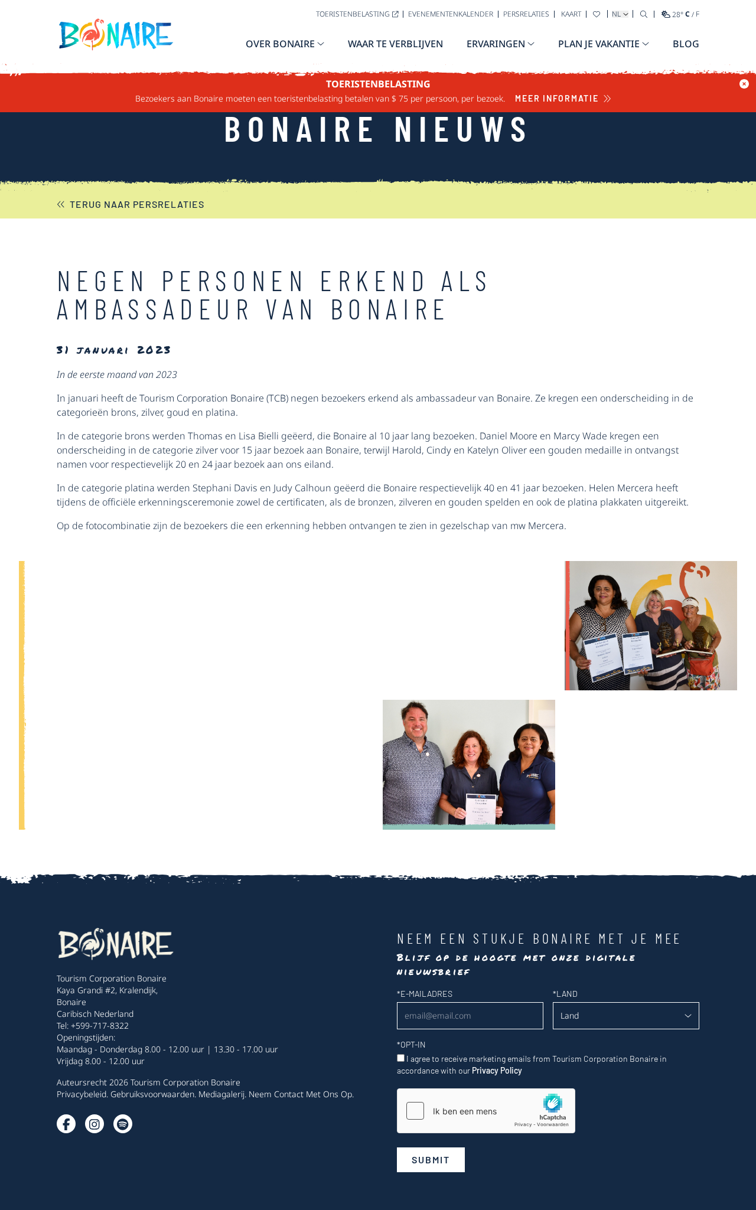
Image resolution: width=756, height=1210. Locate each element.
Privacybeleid (81, 1094)
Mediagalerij (221, 1094)
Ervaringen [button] (496, 43)
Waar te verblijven (395, 43)
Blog (686, 43)
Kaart (571, 14)
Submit (431, 1159)
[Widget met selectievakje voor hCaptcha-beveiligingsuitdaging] (486, 1110)
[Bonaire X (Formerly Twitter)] (66, 1123)
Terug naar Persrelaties (137, 204)
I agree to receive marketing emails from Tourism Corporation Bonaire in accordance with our (532, 1064)
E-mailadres (424, 994)
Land (565, 994)
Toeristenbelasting (353, 14)
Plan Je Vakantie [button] (599, 43)
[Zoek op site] (643, 14)
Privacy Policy (497, 1070)
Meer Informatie (556, 98)
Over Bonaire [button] (280, 43)
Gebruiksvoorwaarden (152, 1094)
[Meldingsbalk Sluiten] (744, 84)
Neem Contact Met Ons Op (300, 1094)
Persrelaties (526, 14)
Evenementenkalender (450, 14)
